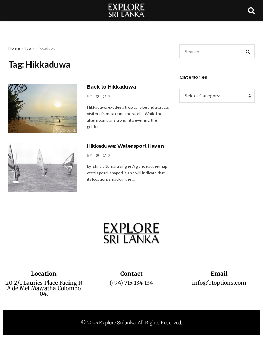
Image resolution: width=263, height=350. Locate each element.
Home (14, 48)
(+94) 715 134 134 (131, 282)
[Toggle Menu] (9, 27)
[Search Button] (248, 51)
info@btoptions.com (219, 282)
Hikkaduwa (46, 48)
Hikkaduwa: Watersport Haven (125, 146)
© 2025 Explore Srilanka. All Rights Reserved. (131, 323)
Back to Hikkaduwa (111, 87)
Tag (28, 48)
